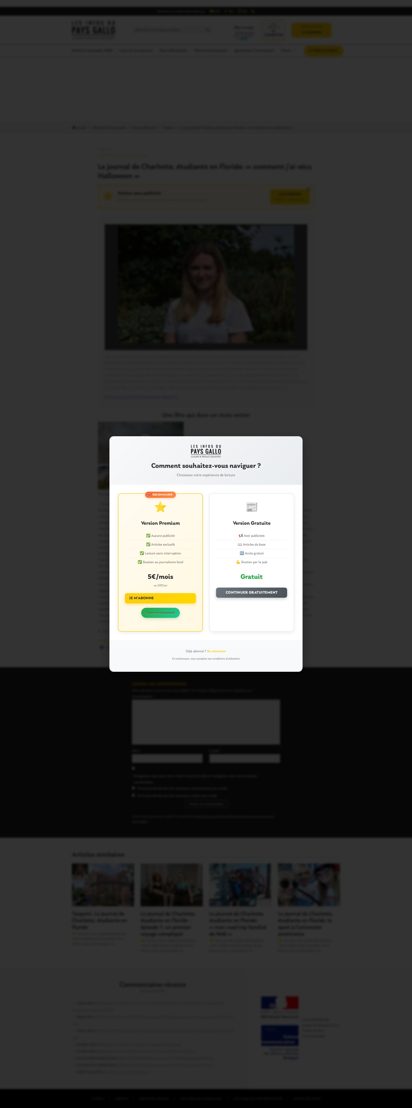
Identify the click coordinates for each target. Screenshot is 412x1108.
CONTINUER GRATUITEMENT (252, 592)
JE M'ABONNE (141, 598)
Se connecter (216, 651)
